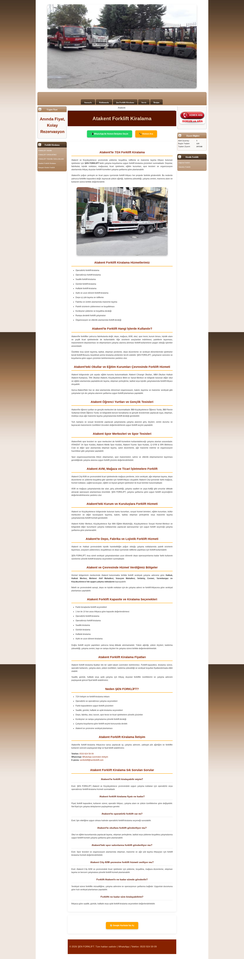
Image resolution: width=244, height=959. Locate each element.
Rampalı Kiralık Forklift (46, 167)
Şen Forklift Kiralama (125, 102)
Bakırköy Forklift (184, 167)
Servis (143, 102)
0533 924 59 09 (86, 754)
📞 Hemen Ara (146, 134)
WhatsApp (123, 946)
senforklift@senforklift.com (91, 760)
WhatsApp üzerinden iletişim (95, 757)
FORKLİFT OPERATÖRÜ (47, 155)
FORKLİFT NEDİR (45, 150)
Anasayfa (88, 102)
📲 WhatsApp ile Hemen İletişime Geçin (109, 134)
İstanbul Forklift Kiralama (47, 163)
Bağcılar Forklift (184, 163)
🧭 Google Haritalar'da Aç (122, 925)
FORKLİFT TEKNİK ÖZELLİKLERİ (51, 159)
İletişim (156, 102)
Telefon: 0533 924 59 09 (144, 946)
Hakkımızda (104, 102)
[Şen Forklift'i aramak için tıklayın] (192, 117)
